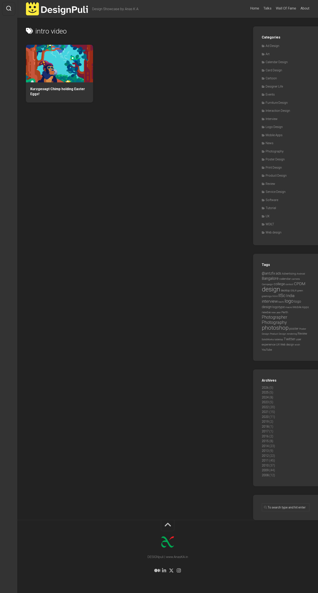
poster (294, 329)
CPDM (299, 283)
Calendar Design (277, 62)
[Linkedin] (164, 570)
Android (301, 273)
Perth (284, 312)
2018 (265, 426)
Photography (275, 151)
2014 (265, 446)
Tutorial (271, 208)
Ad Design (272, 46)
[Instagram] (178, 570)
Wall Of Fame (286, 8)
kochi (281, 301)
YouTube (267, 349)
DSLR (294, 290)
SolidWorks (268, 339)
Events (270, 94)
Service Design (276, 191)
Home (254, 8)
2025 (265, 392)
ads (278, 273)
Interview (272, 119)
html (275, 296)
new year (276, 312)
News (269, 143)
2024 (265, 397)
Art (268, 54)
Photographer (274, 317)
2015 (265, 441)
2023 (265, 402)
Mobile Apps (274, 135)
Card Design (274, 70)
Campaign (267, 284)
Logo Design (274, 127)
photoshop (275, 327)
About (304, 8)
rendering (292, 333)
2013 (265, 450)
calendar (285, 278)
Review (270, 183)
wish (297, 344)
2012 (265, 455)
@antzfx (268, 273)
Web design (273, 232)
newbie (266, 312)
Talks (267, 8)
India (290, 295)
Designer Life (274, 86)
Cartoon (271, 78)
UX (268, 216)
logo (289, 301)
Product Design (276, 175)
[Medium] (156, 570)
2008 (265, 475)
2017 (265, 431)
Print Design (274, 167)
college (279, 284)
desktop (285, 290)
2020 (265, 417)
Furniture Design (277, 102)
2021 (265, 412)
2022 (265, 407)
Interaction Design (278, 110)
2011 (265, 460)
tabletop (279, 339)
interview (270, 301)
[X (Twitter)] (171, 570)
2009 (265, 470)
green (300, 290)
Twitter (289, 339)
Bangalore (270, 278)
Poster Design (275, 159)
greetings (267, 296)
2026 (265, 387)
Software (272, 200)
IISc (282, 295)
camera (296, 278)
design (271, 289)
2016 (265, 436)
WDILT (270, 224)
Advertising (289, 273)
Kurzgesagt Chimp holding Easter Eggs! (57, 91)
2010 (265, 465)
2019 (265, 421)
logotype (278, 307)
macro (288, 307)
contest (289, 284)
